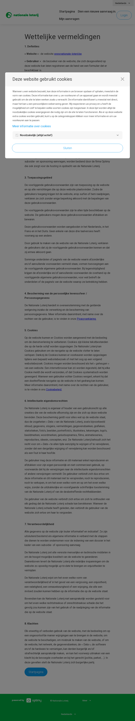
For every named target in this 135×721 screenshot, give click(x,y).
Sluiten (67, 148)
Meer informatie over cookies (32, 126)
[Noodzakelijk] (117, 135)
